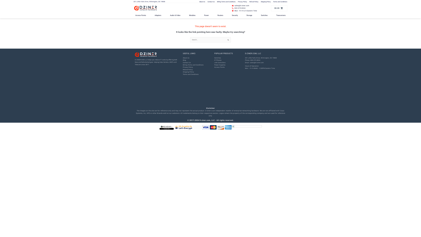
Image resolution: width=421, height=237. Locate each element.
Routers (220, 15)
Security (235, 15)
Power (206, 15)
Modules (192, 15)
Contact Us (211, 2)
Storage (249, 15)
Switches (264, 15)
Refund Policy (253, 2)
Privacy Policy (242, 2)
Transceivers (281, 15)
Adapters (158, 15)
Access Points (140, 15)
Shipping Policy (266, 2)
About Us (202, 2)
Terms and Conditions (280, 2)
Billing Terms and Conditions (226, 2)
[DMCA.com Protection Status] (197, 127)
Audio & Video (175, 15)
